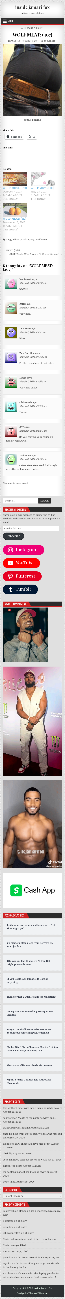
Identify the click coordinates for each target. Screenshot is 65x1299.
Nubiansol (25, 279)
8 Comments (49, 40)
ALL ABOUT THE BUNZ (32, 28)
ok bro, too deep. (12, 1165)
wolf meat (41, 239)
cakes (26, 239)
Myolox (7, 1263)
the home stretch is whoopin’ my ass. (39, 1257)
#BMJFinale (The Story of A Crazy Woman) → (35, 254)
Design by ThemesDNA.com (32, 1293)
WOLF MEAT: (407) (32, 34)
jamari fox (15, 40)
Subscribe (13, 536)
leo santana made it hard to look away (24, 1172)
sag (32, 239)
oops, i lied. (9, 1181)
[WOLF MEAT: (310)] (43, 179)
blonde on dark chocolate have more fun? (27, 1143)
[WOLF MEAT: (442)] (15, 210)
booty (18, 239)
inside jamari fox (32, 7)
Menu (10, 21)
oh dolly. (7, 1153)
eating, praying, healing (16, 1127)
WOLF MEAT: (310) (42, 188)
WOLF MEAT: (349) (15, 188)
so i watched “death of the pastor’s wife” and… (29, 1118)
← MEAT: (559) (11, 250)
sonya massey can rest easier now (22, 1159)
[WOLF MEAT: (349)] (15, 179)
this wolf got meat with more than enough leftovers (32, 1108)
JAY (21, 427)
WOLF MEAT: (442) (14, 218)
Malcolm (24, 455)
